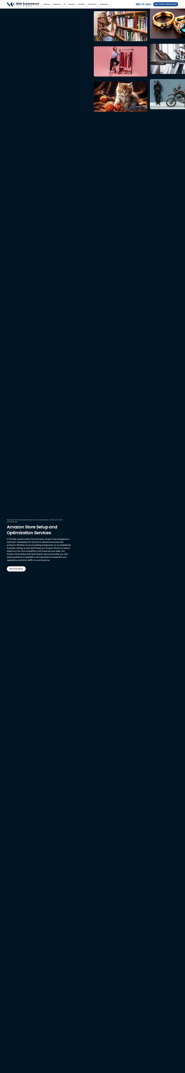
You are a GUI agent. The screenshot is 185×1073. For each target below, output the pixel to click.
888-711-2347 (143, 4)
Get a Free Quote (16, 569)
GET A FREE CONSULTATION (166, 4)
